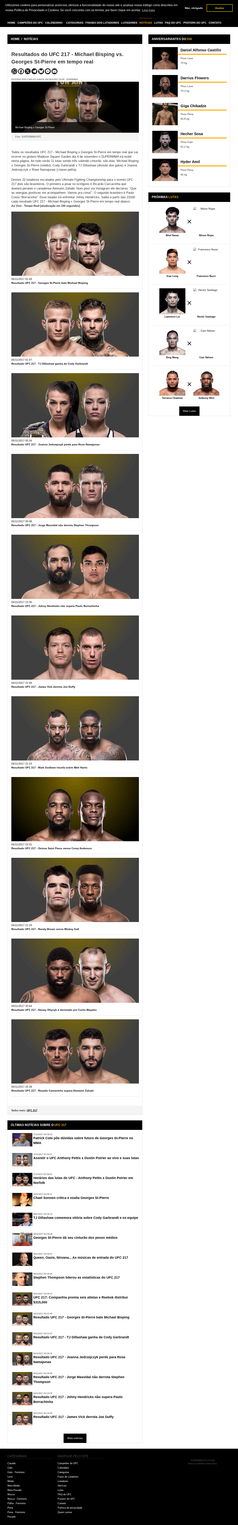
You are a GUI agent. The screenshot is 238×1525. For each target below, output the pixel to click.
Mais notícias (75, 1438)
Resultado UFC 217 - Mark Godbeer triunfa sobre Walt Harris (49, 767)
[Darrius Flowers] (165, 86)
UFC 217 (32, 1110)
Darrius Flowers (195, 78)
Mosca (11, 1494)
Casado (11, 1463)
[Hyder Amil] (165, 170)
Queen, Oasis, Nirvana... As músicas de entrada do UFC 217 (80, 1257)
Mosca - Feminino (17, 1498)
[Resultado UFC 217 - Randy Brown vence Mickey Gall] (75, 890)
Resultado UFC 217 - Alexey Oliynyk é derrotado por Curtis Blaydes (54, 1009)
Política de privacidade (70, 1507)
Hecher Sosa (192, 134)
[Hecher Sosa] (165, 142)
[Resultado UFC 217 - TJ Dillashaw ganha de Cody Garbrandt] (75, 324)
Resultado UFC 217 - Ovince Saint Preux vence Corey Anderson (51, 848)
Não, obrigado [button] (194, 8)
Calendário (63, 1467)
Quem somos (65, 1512)
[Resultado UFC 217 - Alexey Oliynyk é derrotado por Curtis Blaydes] (75, 971)
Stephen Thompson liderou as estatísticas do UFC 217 (76, 1277)
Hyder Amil (190, 162)
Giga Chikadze (193, 106)
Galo (9, 1467)
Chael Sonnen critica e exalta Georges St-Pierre (71, 1198)
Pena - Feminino (16, 1512)
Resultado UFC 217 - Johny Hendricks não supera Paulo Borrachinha (55, 605)
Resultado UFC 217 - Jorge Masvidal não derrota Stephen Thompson (55, 525)
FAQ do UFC (64, 1494)
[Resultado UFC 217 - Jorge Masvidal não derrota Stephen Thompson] (75, 486)
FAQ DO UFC (173, 22)
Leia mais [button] (148, 10)
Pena (10, 1507)
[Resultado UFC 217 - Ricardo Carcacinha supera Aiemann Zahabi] (75, 1051)
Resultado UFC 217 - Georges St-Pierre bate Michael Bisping (49, 282)
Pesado (11, 1516)
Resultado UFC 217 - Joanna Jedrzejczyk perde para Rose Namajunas (55, 444)
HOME (11, 22)
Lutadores (63, 1481)
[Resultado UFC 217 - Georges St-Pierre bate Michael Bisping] (75, 244)
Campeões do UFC (68, 1463)
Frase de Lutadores (68, 1476)
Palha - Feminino (16, 1503)
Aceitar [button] (219, 8)
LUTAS (158, 22)
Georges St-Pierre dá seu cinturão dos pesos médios (75, 1238)
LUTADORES (129, 22)
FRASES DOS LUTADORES (102, 22)
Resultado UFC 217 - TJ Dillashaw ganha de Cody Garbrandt (49, 363)
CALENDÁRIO (53, 22)
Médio (10, 1481)
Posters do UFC (66, 1498)
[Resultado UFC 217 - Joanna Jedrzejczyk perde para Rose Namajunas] (75, 405)
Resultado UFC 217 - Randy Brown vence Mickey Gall (45, 929)
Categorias (63, 1472)
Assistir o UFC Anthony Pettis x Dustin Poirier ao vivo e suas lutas (86, 1158)
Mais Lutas (189, 410)
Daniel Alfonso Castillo (201, 50)
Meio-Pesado (14, 1490)
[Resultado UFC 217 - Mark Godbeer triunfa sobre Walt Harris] (75, 728)
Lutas (61, 1490)
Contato (62, 1503)
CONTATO (215, 22)
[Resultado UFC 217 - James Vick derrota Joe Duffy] (75, 647)
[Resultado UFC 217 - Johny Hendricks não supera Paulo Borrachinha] (75, 567)
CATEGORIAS (74, 22)
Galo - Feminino (16, 1472)
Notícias (62, 1485)
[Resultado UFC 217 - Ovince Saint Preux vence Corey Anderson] (75, 809)
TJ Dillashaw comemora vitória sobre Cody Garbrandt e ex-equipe (85, 1218)
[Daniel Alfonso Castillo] (165, 58)
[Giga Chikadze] (165, 114)
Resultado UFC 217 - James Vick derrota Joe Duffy (43, 686)
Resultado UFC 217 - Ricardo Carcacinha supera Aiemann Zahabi (52, 1090)
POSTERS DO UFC (194, 22)
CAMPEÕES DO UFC (30, 22)
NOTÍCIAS (145, 22)
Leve (10, 1476)
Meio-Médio (13, 1485)
